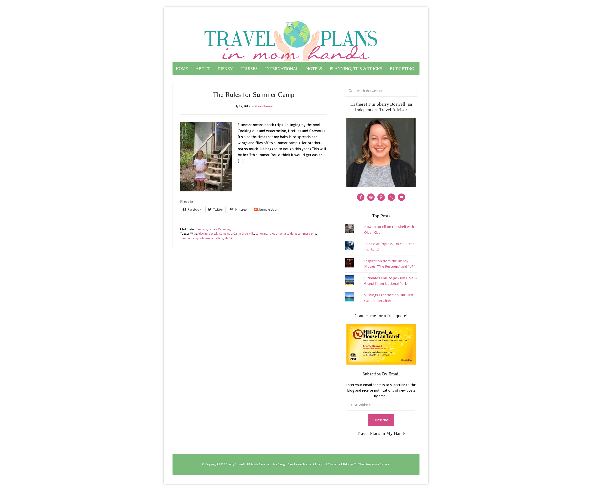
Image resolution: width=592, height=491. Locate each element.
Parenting (224, 229)
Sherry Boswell (235, 464)
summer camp (189, 238)
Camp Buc (225, 233)
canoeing (261, 233)
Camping (201, 229)
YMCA (228, 238)
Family (213, 229)
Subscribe (381, 420)
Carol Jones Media (299, 464)
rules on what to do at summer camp (292, 233)
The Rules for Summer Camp (253, 94)
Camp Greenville (243, 233)
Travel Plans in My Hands (296, 39)
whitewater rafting (211, 238)
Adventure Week (207, 233)
